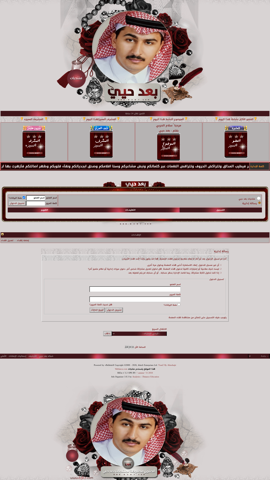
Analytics (136, 377)
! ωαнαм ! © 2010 (144, 373)
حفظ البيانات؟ (15, 198)
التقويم (44, 210)
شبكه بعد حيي (46, 356)
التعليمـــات (130, 210)
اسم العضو (51, 198)
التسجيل (221, 210)
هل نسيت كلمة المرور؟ (100, 305)
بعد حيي (164, 130)
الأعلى (3, 356)
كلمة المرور (51, 203)
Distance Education (151, 377)
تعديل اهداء (7, 240)
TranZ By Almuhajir (167, 365)
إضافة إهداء (23, 240)
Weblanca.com (121, 369)
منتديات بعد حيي (247, 199)
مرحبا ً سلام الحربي (168, 125)
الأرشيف (32, 356)
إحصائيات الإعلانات (17, 356)
